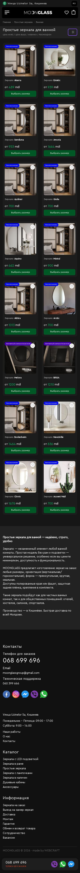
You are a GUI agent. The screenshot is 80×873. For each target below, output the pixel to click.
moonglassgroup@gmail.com (21, 673)
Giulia (56, 199)
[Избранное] (68, 12)
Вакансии (9, 837)
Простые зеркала (23, 22)
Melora (18, 377)
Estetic (56, 80)
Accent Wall (59, 496)
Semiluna (19, 140)
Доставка (9, 814)
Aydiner (18, 199)
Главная (7, 22)
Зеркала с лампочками (17, 773)
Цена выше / (21, 35)
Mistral (56, 259)
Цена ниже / (9, 35)
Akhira (17, 318)
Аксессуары (11, 787)
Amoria (57, 140)
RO (74, 3)
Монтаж (8, 819)
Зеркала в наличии (15, 777)
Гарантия (9, 823)
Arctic (56, 318)
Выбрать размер (20, 94)
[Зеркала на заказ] (38, 12)
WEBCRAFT (52, 850)
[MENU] (7, 12)
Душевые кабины (14, 782)
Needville (58, 437)
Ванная (39, 22)
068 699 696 (21, 660)
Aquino (18, 259)
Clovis (17, 496)
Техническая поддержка (22, 678)
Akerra (17, 80)
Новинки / (33, 35)
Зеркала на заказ (14, 805)
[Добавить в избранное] (32, 48)
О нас (6, 736)
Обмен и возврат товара (19, 828)
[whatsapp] (63, 864)
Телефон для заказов (19, 653)
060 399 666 (11, 683)
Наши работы (11, 731)
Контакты (9, 741)
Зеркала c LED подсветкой (20, 759)
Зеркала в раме (13, 763)
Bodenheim (20, 437)
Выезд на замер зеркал (18, 810)
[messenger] (71, 864)
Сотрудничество (14, 833)
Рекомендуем (45, 35)
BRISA (56, 377)
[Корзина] (73, 12)
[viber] (54, 864)
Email (6, 668)
